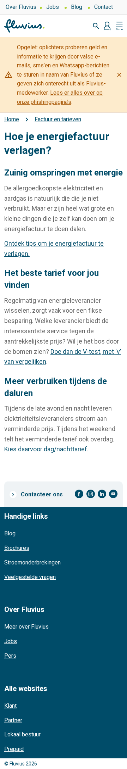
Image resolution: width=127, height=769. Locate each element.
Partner (13, 720)
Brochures (16, 548)
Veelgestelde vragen (30, 577)
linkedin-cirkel (102, 494)
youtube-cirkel (113, 494)
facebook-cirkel (79, 494)
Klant (10, 705)
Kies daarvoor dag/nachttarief (45, 449)
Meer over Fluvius (26, 626)
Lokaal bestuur (22, 734)
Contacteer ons (42, 494)
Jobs (52, 7)
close (119, 74)
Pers (10, 655)
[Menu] (119, 26)
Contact (103, 7)
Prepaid (14, 749)
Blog (76, 7)
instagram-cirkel (90, 494)
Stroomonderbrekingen (32, 562)
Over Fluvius (21, 7)
